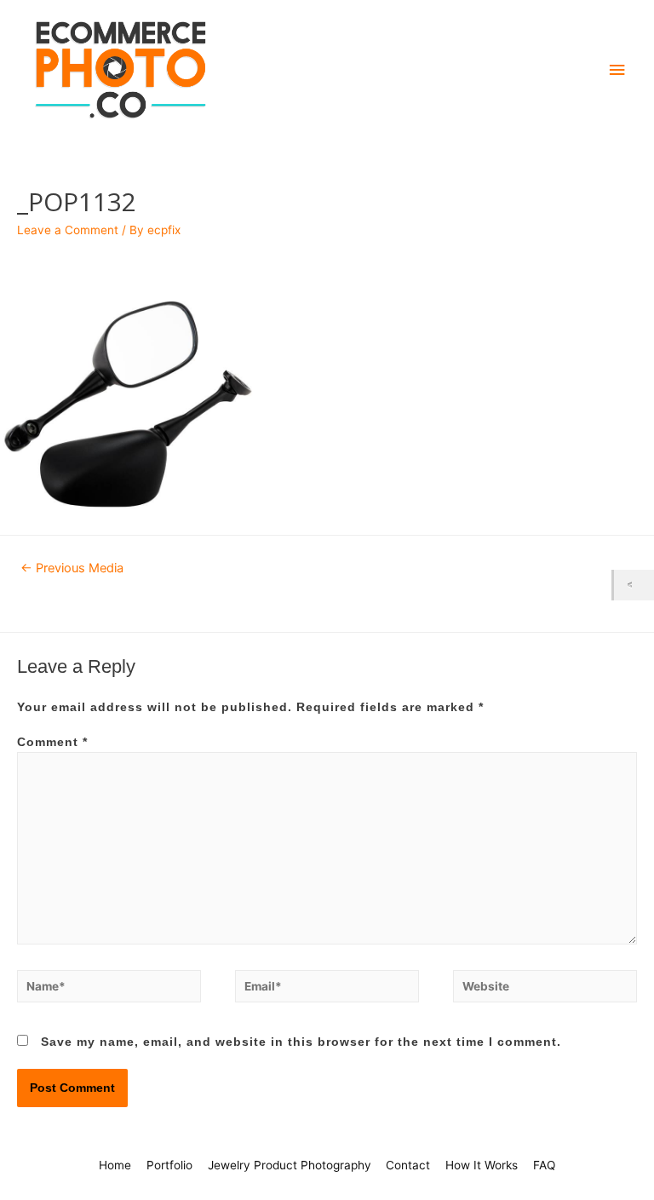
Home (115, 1165)
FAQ (544, 1165)
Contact (408, 1165)
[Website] (545, 990)
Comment (52, 742)
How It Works (481, 1165)
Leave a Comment (67, 230)
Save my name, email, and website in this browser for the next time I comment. (301, 1042)
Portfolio (169, 1165)
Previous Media (71, 568)
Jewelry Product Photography (289, 1165)
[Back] (634, 584)
